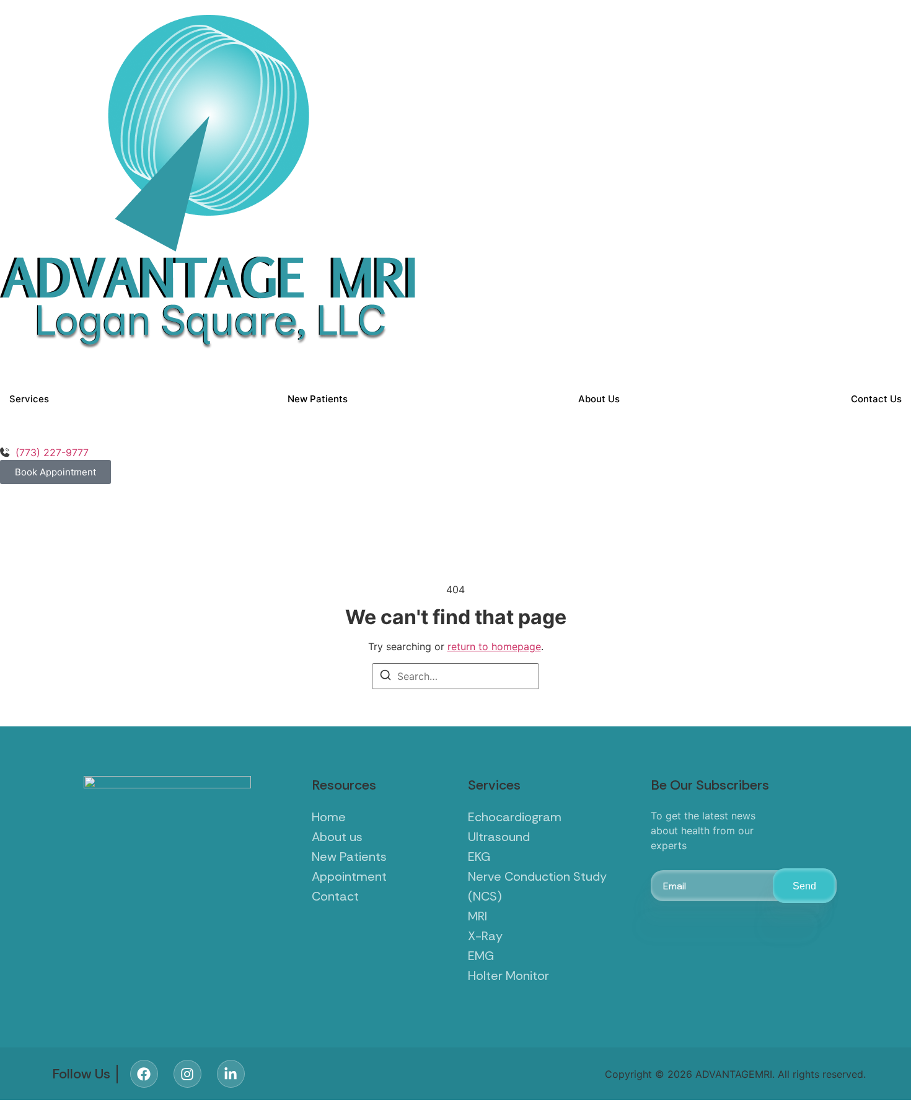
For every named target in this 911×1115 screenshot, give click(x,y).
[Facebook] (144, 1074)
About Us (599, 399)
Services (29, 399)
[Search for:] (455, 676)
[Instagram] (187, 1074)
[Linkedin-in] (231, 1074)
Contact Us (876, 399)
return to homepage (494, 646)
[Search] (385, 677)
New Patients (318, 399)
